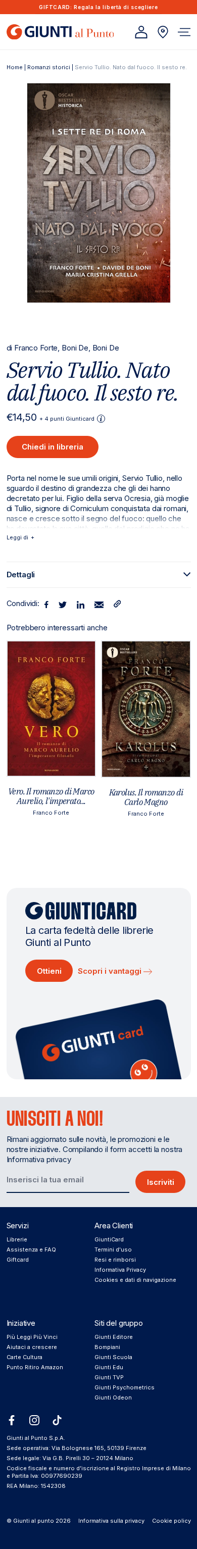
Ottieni (49, 971)
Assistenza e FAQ (31, 1249)
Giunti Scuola (113, 1357)
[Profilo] (141, 32)
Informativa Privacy (120, 1269)
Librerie (17, 1239)
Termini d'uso (113, 1249)
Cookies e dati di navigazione (135, 1279)
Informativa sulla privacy (111, 1521)
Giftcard (18, 1259)
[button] (184, 32)
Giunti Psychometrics (124, 1387)
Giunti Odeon (113, 1397)
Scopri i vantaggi (110, 971)
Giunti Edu (108, 1367)
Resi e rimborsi (115, 1259)
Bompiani (107, 1347)
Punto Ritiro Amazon (35, 1367)
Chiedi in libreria (52, 447)
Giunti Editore (113, 1336)
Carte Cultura (24, 1357)
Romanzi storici (48, 67)
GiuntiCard (109, 1239)
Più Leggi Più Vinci (32, 1336)
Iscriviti (160, 1182)
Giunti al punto (33, 1520)
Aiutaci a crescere (32, 1347)
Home (15, 67)
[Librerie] (163, 32)
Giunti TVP (109, 1377)
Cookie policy (171, 1521)
